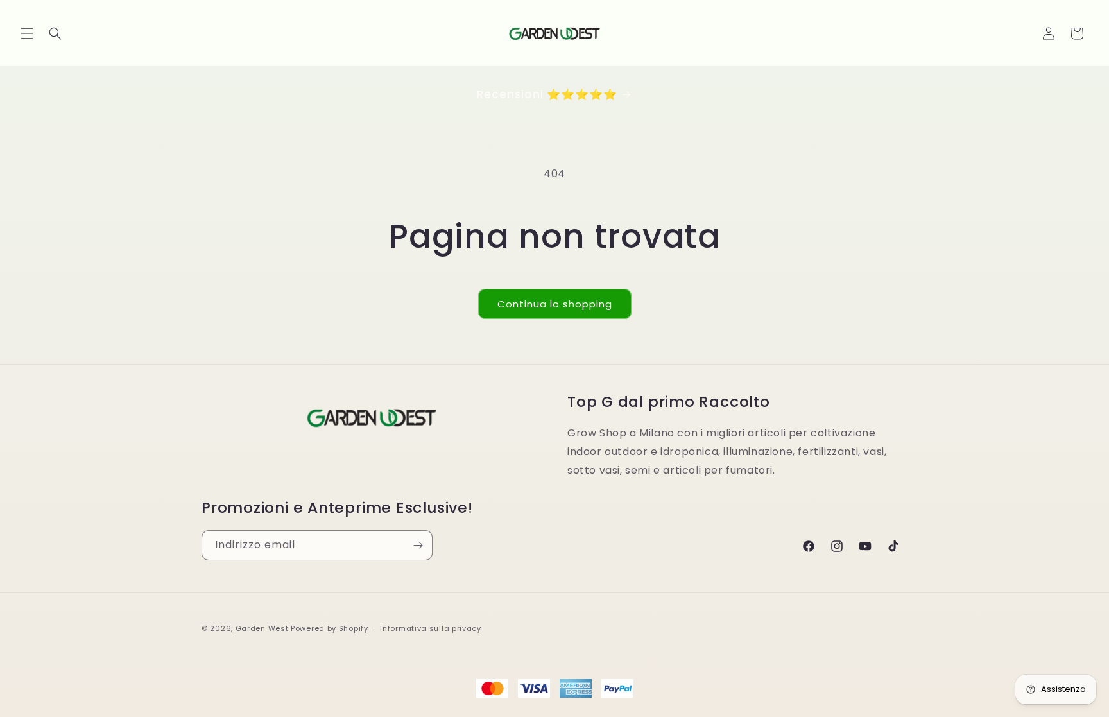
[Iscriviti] (418, 545)
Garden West (262, 628)
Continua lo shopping (554, 304)
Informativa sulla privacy (430, 628)
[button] (27, 33)
